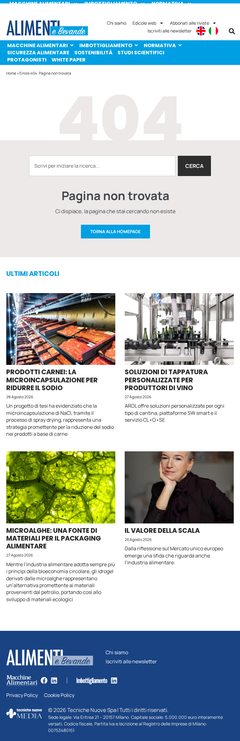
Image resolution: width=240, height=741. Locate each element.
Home (11, 73)
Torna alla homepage (115, 231)
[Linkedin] (54, 680)
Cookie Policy (59, 695)
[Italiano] (213, 31)
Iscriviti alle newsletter (170, 31)
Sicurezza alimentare (38, 52)
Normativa (160, 45)
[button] (232, 31)
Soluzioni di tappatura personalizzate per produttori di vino (166, 379)
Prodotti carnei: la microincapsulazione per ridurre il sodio (52, 379)
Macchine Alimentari (37, 45)
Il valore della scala (162, 530)
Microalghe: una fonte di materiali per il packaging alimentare (53, 538)
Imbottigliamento (105, 45)
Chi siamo (116, 23)
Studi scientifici (141, 52)
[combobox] (102, 166)
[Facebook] (44, 680)
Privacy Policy (22, 695)
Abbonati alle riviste (189, 23)
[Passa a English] (201, 31)
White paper (69, 59)
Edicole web (144, 23)
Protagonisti (27, 59)
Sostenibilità (93, 52)
